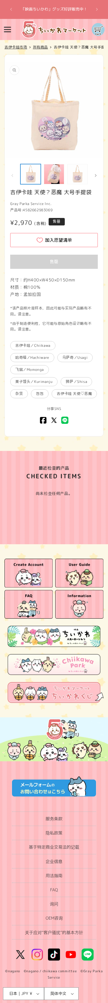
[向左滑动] (12, 175)
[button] (7, 29)
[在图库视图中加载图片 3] (77, 174)
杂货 (19, 393)
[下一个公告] (97, 9)
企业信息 (54, 861)
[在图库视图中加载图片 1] (30, 174)
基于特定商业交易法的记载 (54, 847)
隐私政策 (54, 833)
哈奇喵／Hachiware (32, 357)
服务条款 (54, 818)
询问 (54, 904)
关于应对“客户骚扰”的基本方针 (54, 932)
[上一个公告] (11, 9)
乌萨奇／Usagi (75, 357)
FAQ (54, 890)
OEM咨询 (54, 918)
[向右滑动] (95, 175)
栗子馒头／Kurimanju (33, 381)
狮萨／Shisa (76, 381)
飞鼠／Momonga (29, 369)
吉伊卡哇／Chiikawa (32, 345)
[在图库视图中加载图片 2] (54, 174)
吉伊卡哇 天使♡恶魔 (74, 393)
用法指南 (54, 875)
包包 (40, 393)
